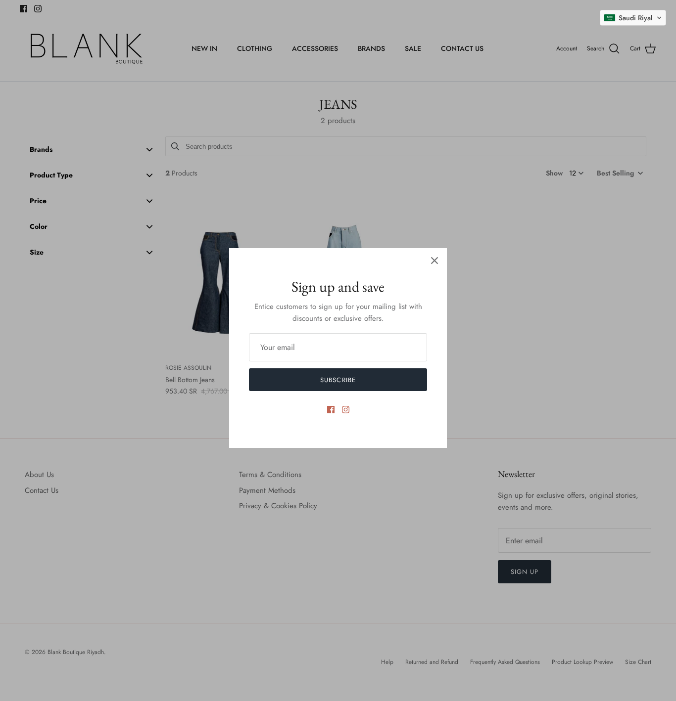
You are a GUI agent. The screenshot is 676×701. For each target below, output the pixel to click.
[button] (633, 18)
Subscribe (337, 380)
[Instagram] (345, 409)
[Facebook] (331, 409)
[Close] (434, 260)
